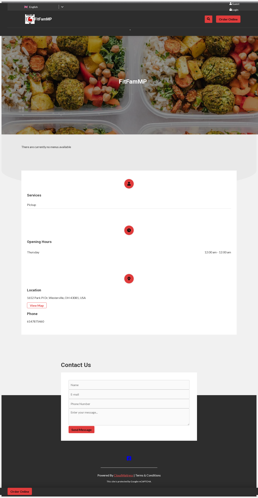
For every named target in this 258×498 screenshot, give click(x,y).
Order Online (228, 19)
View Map (37, 305)
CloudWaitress (123, 475)
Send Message (81, 429)
